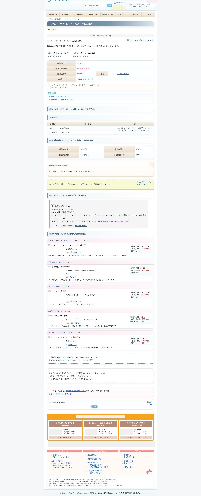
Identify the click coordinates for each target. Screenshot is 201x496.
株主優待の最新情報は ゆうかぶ (106, 493)
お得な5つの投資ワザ (95, 471)
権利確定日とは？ (96, 465)
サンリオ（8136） (54, 286)
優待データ (134, 14)
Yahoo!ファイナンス (123, 74)
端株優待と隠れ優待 (107, 14)
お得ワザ (121, 14)
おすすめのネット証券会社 (62, 463)
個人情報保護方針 (135, 493)
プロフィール (128, 461)
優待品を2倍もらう (96, 473)
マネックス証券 (136, 425)
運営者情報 (123, 493)
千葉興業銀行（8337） (56, 262)
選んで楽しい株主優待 (61, 457)
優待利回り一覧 (129, 457)
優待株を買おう (94, 14)
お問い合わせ (128, 467)
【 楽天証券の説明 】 (101, 437)
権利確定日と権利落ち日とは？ (63, 99)
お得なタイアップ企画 (135, 6)
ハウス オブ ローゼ (85, 79)
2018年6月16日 (81, 226)
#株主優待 (104, 221)
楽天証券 (100, 425)
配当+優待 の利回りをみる (99, 467)
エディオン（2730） (55, 311)
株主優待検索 (52, 14)
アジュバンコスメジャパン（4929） (61, 332)
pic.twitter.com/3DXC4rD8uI (118, 221)
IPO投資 (148, 14)
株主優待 (93, 36)
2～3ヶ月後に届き (84, 171)
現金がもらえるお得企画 (62, 465)
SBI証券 (65, 425)
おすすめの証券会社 (80, 14)
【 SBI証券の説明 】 (65, 437)
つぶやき (108, 36)
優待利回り (100, 36)
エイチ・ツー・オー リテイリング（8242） (64, 240)
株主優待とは (66, 14)
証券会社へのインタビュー (62, 467)
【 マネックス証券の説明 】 (136, 437)
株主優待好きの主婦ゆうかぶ (76, 391)
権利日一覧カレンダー (59, 96)
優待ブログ (128, 463)
